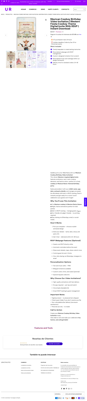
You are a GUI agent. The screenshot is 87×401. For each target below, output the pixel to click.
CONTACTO (65, 9)
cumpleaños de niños (25, 367)
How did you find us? (56, 158)
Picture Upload (54, 130)
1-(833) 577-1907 (15, 2)
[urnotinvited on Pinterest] (6, 1)
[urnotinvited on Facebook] (1, 1)
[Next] (46, 35)
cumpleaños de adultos (26, 365)
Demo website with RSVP (64, 77)
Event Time (53, 105)
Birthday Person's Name (56, 79)
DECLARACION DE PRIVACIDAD (47, 370)
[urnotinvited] (7, 9)
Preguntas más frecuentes (46, 365)
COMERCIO (33, 9)
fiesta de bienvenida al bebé (27, 370)
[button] (27, 388)
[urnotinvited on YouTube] (4, 1)
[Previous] (6, 35)
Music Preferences (55, 139)
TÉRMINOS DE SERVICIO (46, 373)
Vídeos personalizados (26, 373)
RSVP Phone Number (56, 124)
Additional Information (56, 146)
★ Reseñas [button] (85, 202)
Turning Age (53, 92)
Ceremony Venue (55, 111)
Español (50, 1)
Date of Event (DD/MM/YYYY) (58, 99)
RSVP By (52, 117)
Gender (52, 86)
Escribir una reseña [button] (54, 343)
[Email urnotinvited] (1, 4)
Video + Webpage (70, 71)
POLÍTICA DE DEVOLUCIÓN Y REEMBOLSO (50, 367)
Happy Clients (53, 9)
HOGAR (23, 9)
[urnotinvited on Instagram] (8, 1)
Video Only (56, 71)
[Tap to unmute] (34, 48)
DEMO (43, 9)
